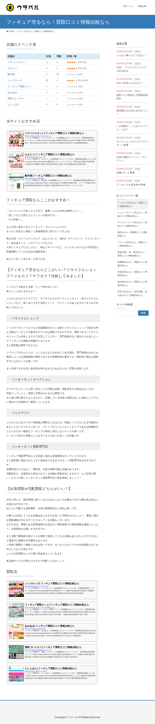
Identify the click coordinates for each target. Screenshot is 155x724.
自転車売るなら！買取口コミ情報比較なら (132, 283)
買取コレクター (16, 98)
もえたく (12, 68)
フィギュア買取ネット (20, 86)
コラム (137, 52)
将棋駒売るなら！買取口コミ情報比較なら (132, 264)
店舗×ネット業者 (125, 172)
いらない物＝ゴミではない (130, 55)
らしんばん (14, 104)
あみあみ (12, 92)
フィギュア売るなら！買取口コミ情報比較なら (132, 204)
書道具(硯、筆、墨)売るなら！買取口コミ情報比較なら (132, 254)
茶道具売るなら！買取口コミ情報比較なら (132, 274)
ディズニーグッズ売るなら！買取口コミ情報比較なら (132, 224)
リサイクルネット (17, 62)
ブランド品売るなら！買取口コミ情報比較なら (132, 244)
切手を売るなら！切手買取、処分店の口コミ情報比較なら (132, 293)
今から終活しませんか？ (129, 83)
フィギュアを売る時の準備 (130, 184)
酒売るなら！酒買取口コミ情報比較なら (132, 234)
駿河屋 (11, 74)
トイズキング (15, 80)
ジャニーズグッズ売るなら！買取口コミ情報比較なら (132, 214)
